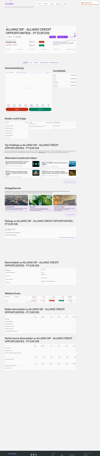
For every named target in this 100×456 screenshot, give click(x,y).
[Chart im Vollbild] (50, 72)
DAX (53, 455)
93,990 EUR (52, 300)
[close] (98, 1)
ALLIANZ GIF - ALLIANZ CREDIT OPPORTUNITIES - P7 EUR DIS (23, 7)
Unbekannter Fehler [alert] (87, 2)
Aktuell (39, 3)
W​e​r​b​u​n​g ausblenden (51, 15)
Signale (73, 37)
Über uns (86, 455)
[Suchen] (65, 4)
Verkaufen (41, 41)
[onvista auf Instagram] (36, 455)
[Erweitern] (66, 37)
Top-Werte (72, 455)
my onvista (45, 3)
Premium (52, 3)
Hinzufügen (52, 37)
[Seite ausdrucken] (75, 34)
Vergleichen (61, 37)
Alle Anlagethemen (70, 214)
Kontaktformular (42, 152)
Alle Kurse (36, 62)
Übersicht (25, 62)
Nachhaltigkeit (55, 62)
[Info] (75, 49)
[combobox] (32, 72)
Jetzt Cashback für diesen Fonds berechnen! (60, 41)
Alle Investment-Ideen (69, 182)
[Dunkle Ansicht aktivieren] (10, 0)
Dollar (62, 455)
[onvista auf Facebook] (31, 455)
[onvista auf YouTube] (33, 455)
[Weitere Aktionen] (75, 301)
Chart (31, 62)
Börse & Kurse (7, 7)
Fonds (11, 7)
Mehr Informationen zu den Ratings (67, 237)
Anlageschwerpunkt (44, 62)
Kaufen (41, 45)
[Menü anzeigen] (35, 4)
